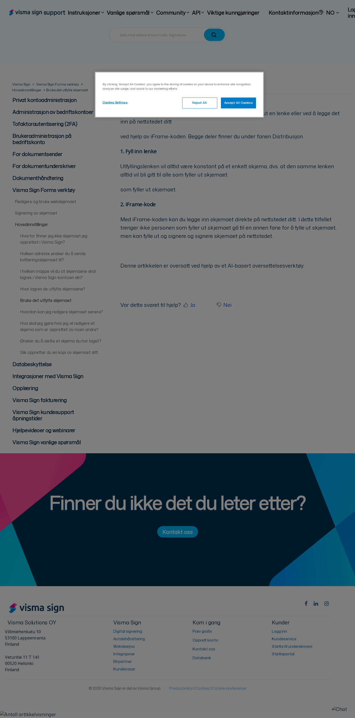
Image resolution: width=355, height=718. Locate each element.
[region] (179, 95)
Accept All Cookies (238, 103)
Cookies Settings (115, 102)
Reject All (199, 103)
